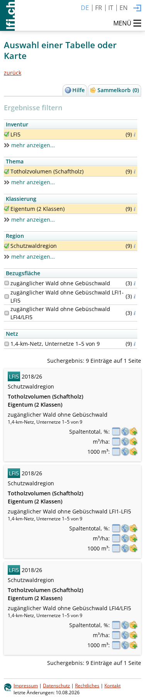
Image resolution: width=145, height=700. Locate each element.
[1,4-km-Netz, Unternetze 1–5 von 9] (6, 344)
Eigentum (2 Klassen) (37, 208)
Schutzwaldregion (33, 245)
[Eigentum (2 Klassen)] (6, 208)
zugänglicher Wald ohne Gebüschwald (60, 283)
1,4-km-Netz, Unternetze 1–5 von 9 (55, 343)
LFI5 (15, 134)
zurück (12, 72)
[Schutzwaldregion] (6, 246)
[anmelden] (137, 8)
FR (98, 7)
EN (123, 7)
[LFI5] (6, 134)
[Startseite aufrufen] (7, 15)
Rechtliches (87, 685)
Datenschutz (56, 685)
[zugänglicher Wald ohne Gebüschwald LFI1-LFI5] (6, 296)
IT (110, 7)
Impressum (26, 685)
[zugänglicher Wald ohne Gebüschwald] (6, 283)
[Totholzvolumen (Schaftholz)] (6, 171)
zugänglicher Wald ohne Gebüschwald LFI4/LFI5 (60, 313)
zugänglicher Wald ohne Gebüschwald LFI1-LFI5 (67, 296)
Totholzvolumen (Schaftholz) (47, 171)
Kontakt (112, 685)
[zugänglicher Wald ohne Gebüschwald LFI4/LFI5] (6, 313)
